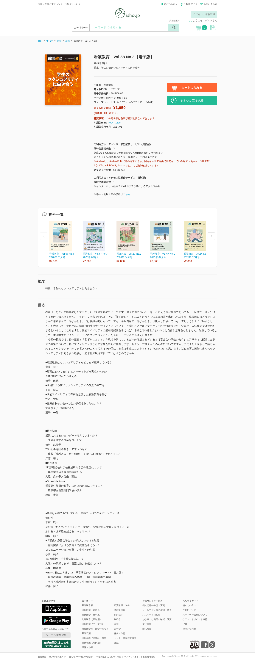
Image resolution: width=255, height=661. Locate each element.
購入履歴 (146, 628)
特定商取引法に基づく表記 (109, 657)
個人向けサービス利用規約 (81, 657)
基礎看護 (86, 633)
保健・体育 (119, 633)
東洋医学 (118, 614)
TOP (40, 41)
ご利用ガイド (190, 4)
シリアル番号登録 (56, 635)
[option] (66, 242)
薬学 (116, 624)
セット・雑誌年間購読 (125, 638)
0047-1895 (115, 122)
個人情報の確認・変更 (153, 605)
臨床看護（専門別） (92, 642)
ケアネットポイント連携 (195, 619)
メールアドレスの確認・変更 (157, 610)
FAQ (185, 624)
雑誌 (59, 41)
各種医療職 (119, 610)
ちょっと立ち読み (192, 100)
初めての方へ (170, 4)
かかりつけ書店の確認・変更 (157, 619)
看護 (67, 41)
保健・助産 (87, 647)
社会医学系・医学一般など (95, 628)
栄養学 (117, 619)
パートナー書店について (195, 614)
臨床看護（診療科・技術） (95, 638)
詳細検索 (174, 20)
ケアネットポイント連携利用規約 (139, 657)
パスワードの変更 (151, 614)
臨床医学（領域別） (92, 619)
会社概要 (42, 657)
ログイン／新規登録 (204, 14)
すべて (49, 41)
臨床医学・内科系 (91, 610)
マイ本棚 (146, 624)
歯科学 (117, 628)
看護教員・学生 (122, 605)
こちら (126, 194)
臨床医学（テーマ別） (93, 624)
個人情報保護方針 (57, 657)
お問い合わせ (210, 4)
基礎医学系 (87, 605)
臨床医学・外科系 (91, 614)
